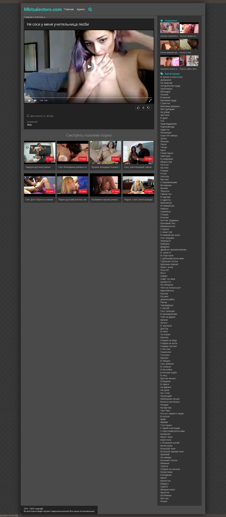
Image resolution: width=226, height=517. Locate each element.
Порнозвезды (167, 126)
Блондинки (166, 474)
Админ (81, 9)
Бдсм (163, 150)
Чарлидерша (166, 305)
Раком (163, 302)
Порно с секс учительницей (138, 199)
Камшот (164, 483)
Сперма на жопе (168, 343)
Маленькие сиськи (170, 398)
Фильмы (164, 141)
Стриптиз (165, 103)
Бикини (164, 319)
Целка (163, 138)
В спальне (165, 366)
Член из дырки (167, 316)
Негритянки (166, 471)
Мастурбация (167, 109)
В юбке (164, 331)
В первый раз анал (170, 234)
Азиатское (165, 439)
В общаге (165, 360)
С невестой (166, 232)
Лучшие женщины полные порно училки (105, 167)
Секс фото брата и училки (39, 199)
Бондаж (164, 404)
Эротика (164, 115)
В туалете (165, 252)
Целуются (165, 281)
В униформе (166, 158)
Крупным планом (169, 264)
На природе (166, 82)
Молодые (165, 91)
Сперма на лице (168, 340)
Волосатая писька (170, 401)
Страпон (164, 229)
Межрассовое (167, 489)
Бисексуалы (166, 445)
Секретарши (166, 153)
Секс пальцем (167, 311)
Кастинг (164, 167)
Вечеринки (166, 185)
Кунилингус (166, 202)
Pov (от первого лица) (172, 413)
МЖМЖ (164, 422)
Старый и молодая (170, 428)
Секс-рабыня (167, 363)
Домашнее (165, 79)
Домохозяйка (167, 299)
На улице (165, 112)
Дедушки (164, 246)
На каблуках (166, 284)
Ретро (163, 173)
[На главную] (43, 9)
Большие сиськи (168, 460)
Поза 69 (164, 270)
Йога (163, 273)
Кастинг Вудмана (169, 220)
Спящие (164, 214)
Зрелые (164, 188)
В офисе (164, 384)
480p (29, 124)
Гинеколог (165, 352)
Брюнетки (165, 480)
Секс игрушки (167, 237)
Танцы (163, 147)
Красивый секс (168, 223)
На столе (165, 392)
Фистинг (164, 179)
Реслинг (164, 296)
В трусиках (166, 325)
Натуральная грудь (170, 85)
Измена (164, 208)
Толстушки (166, 425)
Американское (167, 226)
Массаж (164, 498)
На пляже (165, 334)
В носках (165, 416)
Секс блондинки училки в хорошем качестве (72, 167)
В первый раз (167, 205)
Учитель (164, 176)
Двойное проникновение (173, 249)
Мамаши (164, 463)
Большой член (167, 448)
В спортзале (166, 255)
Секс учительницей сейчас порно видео (138, 167)
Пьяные (164, 94)
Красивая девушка (170, 106)
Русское (164, 164)
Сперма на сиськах (170, 469)
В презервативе (168, 313)
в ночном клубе (168, 372)
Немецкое (165, 240)
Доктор (164, 328)
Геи (162, 120)
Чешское (164, 191)
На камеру (165, 457)
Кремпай (164, 454)
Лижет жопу (166, 267)
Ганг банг (165, 410)
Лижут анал (166, 436)
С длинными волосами (172, 258)
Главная (69, 9)
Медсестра (166, 161)
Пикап (163, 144)
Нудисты (164, 129)
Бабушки (164, 243)
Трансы (164, 466)
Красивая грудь (168, 100)
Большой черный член (172, 451)
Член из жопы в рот (170, 287)
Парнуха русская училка (38, 167)
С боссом (165, 349)
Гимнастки (165, 194)
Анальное (165, 433)
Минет (163, 477)
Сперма (164, 170)
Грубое (164, 486)
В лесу (163, 375)
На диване (165, 387)
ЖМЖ (163, 419)
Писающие (165, 132)
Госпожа (165, 354)
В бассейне (166, 369)
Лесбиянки (165, 495)
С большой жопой (169, 442)
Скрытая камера (168, 135)
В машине (165, 381)
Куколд (164, 293)
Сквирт (164, 275)
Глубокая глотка (169, 261)
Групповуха (166, 88)
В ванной (165, 97)
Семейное (165, 211)
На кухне (164, 390)
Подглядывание (168, 123)
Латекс (164, 322)
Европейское (167, 290)
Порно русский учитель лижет (72, 199)
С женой (164, 308)
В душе (164, 117)
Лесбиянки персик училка (104, 199)
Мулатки (164, 492)
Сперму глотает (168, 346)
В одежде (165, 196)
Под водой (166, 395)
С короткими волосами (172, 431)
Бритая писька (168, 378)
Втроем (164, 217)
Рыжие (163, 501)
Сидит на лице (167, 278)
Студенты (165, 199)
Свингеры (165, 155)
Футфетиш (165, 407)
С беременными (168, 182)
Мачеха (164, 337)
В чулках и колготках (171, 76)
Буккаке (164, 357)
